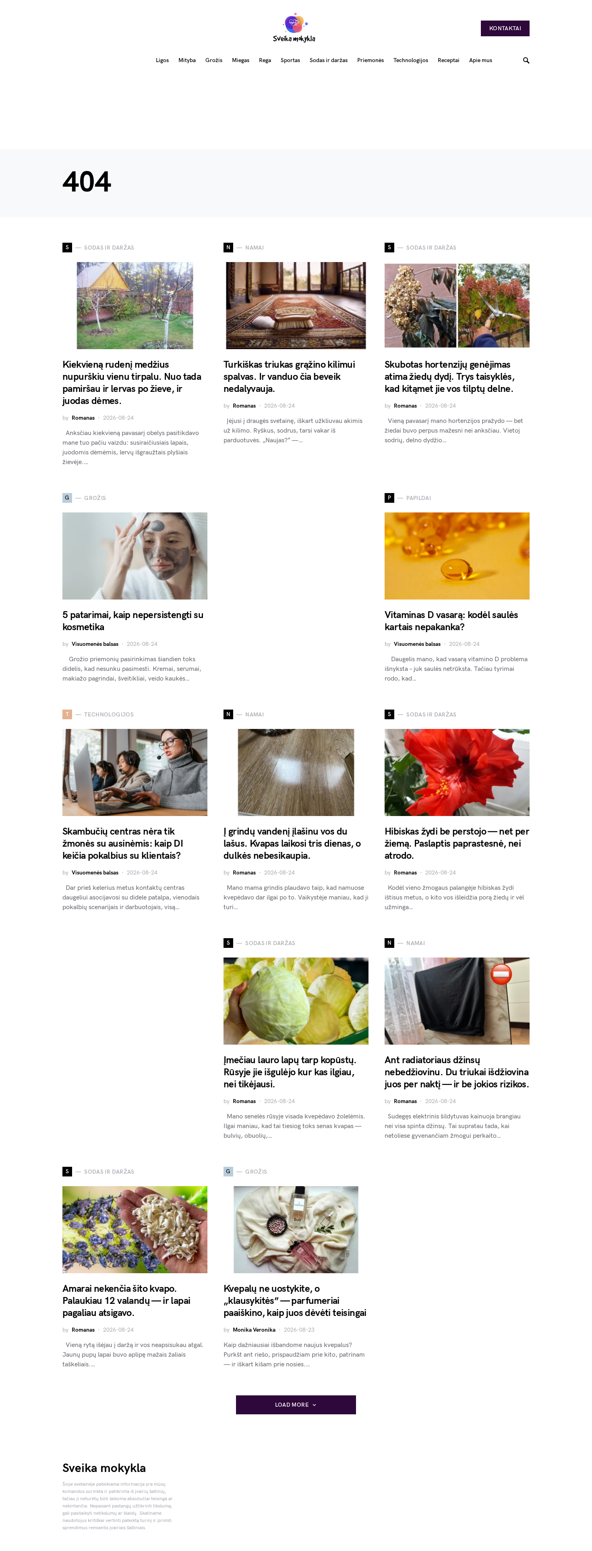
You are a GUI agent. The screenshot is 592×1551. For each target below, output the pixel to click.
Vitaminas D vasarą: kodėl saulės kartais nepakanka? (451, 621)
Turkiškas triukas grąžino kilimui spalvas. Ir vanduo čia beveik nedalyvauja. (289, 377)
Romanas (83, 417)
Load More (292, 1404)
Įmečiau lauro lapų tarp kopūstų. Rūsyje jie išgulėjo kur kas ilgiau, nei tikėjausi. (290, 1072)
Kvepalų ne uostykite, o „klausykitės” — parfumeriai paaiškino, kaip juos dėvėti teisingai (295, 1301)
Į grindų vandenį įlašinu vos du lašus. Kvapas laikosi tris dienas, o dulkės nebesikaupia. (292, 844)
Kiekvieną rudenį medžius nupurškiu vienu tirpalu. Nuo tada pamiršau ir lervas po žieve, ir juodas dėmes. (131, 383)
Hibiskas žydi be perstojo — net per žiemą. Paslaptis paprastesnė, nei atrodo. (457, 844)
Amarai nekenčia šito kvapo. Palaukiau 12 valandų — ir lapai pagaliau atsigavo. (126, 1301)
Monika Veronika (254, 1329)
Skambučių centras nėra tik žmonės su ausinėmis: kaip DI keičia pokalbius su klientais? (122, 844)
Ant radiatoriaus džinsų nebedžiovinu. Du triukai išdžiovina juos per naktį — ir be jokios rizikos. (457, 1072)
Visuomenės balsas (95, 644)
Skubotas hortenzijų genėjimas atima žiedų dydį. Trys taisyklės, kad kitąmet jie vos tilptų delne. (449, 377)
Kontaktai (505, 28)
